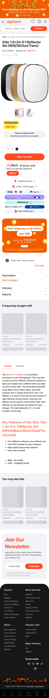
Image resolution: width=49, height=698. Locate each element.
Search (39, 28)
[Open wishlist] (33, 21)
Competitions (30, 633)
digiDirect (9, 686)
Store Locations (10, 633)
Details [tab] (8, 366)
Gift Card (29, 614)
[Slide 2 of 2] (29, 112)
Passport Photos (31, 608)
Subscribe (34, 566)
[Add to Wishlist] (45, 63)
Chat (36, 265)
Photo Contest (30, 630)
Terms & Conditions (11, 604)
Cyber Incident (9, 618)
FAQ (5, 595)
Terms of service (39, 686)
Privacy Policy (23, 575)
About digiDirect (10, 630)
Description (9, 275)
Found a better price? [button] (24, 133)
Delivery (7, 288)
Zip (26, 648)
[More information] (34, 181)
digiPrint (28, 595)
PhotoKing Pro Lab (32, 598)
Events (28, 604)
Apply (12, 173)
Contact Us (8, 608)
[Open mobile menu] (3, 22)
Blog (27, 636)
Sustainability (9, 643)
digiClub (7, 649)
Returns (6, 294)
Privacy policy (30, 686)
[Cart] (39, 22)
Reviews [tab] (20, 366)
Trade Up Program (32, 611)
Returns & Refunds (11, 601)
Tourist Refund (9, 646)
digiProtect (29, 601)
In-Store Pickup (10, 639)
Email (42, 265)
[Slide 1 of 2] (19, 112)
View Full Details (10, 280)
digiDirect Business (11, 614)
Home (4, 37)
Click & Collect (9, 636)
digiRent (28, 618)
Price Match (8, 611)
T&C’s (12, 575)
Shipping (7, 598)
